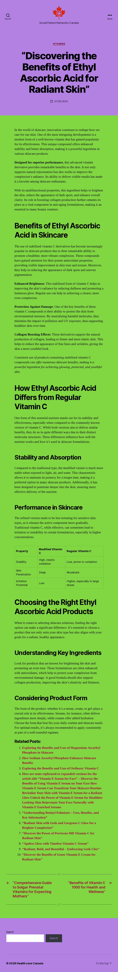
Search (10, 931)
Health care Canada (30, 963)
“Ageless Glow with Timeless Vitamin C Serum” (55, 844)
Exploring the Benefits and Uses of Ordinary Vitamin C (60, 768)
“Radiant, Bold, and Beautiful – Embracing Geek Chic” (61, 849)
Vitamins (59, 44)
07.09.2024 (61, 101)
